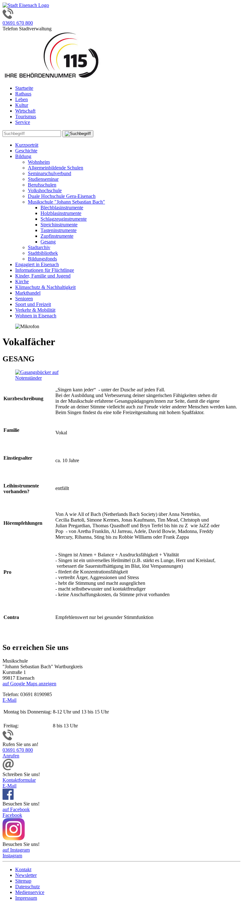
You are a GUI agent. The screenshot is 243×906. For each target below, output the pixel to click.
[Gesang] (46, 378)
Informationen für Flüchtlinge (44, 270)
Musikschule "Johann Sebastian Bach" (66, 202)
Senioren (24, 298)
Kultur (21, 105)
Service (22, 122)
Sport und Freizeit (33, 304)
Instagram (12, 855)
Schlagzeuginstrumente (63, 219)
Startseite (24, 88)
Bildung (23, 156)
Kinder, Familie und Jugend (43, 276)
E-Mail (9, 700)
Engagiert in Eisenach (37, 264)
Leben (21, 99)
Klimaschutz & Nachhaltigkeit (45, 287)
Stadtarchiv (39, 247)
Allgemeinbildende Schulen (55, 167)
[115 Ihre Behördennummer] (52, 77)
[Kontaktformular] (8, 768)
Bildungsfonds (42, 258)
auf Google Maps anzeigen (29, 683)
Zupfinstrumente (56, 236)
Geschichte (26, 150)
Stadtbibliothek (43, 253)
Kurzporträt (26, 145)
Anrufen (11, 755)
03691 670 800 (18, 23)
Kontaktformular (19, 780)
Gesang (48, 241)
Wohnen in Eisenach (35, 315)
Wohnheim (39, 162)
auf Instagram (16, 850)
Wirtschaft (25, 110)
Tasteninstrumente (58, 230)
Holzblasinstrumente (60, 213)
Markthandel (27, 293)
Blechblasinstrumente (61, 207)
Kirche (22, 281)
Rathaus (23, 93)
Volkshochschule (45, 190)
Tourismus (25, 116)
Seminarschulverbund (49, 173)
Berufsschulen (42, 184)
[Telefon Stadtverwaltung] (8, 738)
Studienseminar (43, 179)
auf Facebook (16, 809)
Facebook (12, 815)
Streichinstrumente (59, 224)
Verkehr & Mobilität (35, 310)
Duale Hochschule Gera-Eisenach (62, 196)
